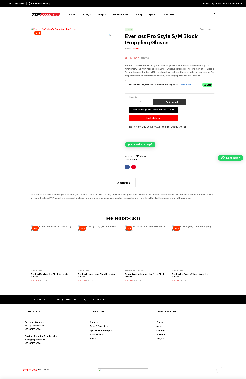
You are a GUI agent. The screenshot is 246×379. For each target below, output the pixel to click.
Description (123, 182)
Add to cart (172, 102)
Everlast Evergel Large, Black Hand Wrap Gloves (97, 275)
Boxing (128, 271)
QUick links (98, 311)
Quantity (133, 97)
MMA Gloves (140, 156)
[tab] (123, 182)
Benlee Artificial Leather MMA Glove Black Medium (144, 275)
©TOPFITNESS (30, 370)
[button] (110, 34)
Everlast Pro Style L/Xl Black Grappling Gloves (190, 275)
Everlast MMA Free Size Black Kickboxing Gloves (50, 275)
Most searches (167, 311)
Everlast (135, 49)
